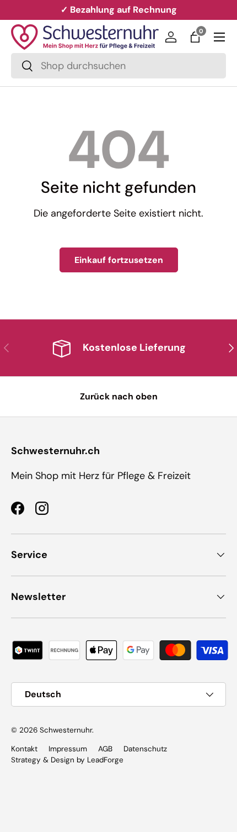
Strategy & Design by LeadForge (67, 760)
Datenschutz (145, 749)
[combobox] (118, 65)
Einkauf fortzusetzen (118, 260)
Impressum (68, 749)
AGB (105, 749)
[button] (195, 37)
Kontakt (24, 749)
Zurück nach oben (119, 396)
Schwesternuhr (66, 730)
